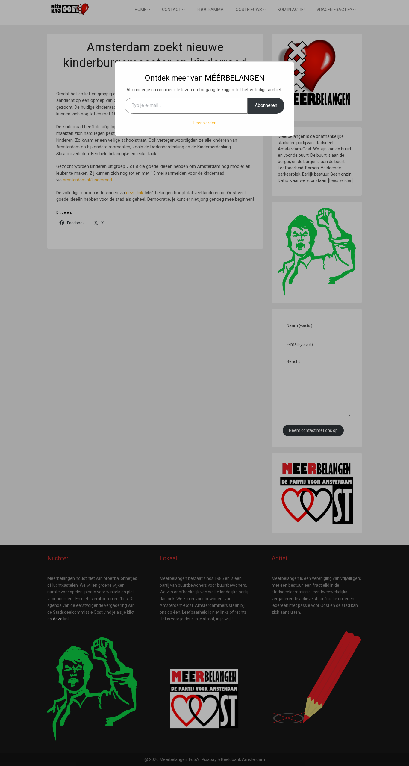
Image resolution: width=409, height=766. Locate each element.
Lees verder (204, 122)
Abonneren (266, 105)
